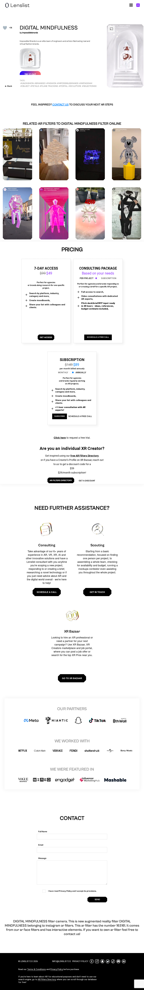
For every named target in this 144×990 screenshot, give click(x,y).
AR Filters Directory (47, 979)
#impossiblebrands (67, 83)
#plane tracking (49, 86)
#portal (63, 86)
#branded (40, 83)
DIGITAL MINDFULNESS (49, 28)
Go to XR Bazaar (72, 678)
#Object (25, 86)
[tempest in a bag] (90, 154)
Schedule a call (47, 592)
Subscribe (59, 416)
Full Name (42, 831)
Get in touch (97, 592)
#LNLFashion (27, 83)
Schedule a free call (80, 416)
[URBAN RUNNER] (17, 213)
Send (97, 899)
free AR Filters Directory (84, 455)
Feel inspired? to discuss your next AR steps (72, 104)
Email (40, 845)
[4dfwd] (90, 213)
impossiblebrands (30, 33)
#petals (34, 86)
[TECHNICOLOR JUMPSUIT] (54, 213)
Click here (60, 437)
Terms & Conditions (36, 969)
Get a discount (87, 481)
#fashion (51, 83)
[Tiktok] (113, 961)
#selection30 (89, 86)
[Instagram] (97, 961)
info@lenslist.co (61, 961)
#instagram (85, 83)
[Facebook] (92, 961)
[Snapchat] (102, 961)
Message (42, 858)
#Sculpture (74, 86)
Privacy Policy (56, 969)
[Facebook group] (124, 961)
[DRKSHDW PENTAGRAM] (126, 213)
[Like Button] (5, 28)
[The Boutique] (17, 154)
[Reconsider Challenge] (54, 154)
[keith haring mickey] (126, 154)
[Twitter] (108, 961)
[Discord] (118, 961)
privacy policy (80, 961)
